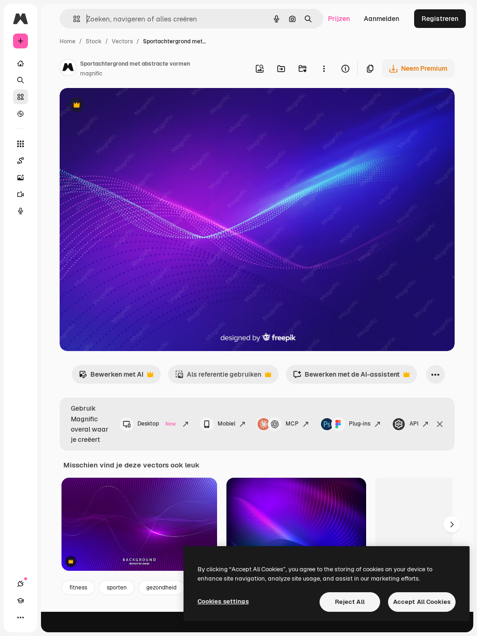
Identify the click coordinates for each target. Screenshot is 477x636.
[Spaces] (20, 160)
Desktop (156, 423)
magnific (91, 73)
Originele (121, 105)
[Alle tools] (20, 143)
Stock (94, 41)
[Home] (20, 63)
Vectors (122, 41)
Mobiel (226, 423)
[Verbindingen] (20, 583)
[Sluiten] (439, 424)
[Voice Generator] (20, 210)
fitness (78, 587)
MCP (292, 423)
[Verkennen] (20, 113)
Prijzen (339, 18)
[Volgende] (451, 524)
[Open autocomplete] (73, 18)
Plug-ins (359, 423)
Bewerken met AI (111, 377)
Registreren (440, 18)
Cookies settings (223, 601)
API (413, 423)
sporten (117, 587)
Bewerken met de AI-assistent (346, 377)
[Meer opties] (323, 68)
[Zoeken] (20, 80)
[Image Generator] (20, 177)
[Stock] (20, 96)
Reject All (350, 602)
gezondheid (161, 587)
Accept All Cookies (421, 602)
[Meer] (20, 617)
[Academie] (20, 600)
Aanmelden (381, 18)
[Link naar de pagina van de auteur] (68, 69)
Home (67, 41)
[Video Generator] (20, 194)
